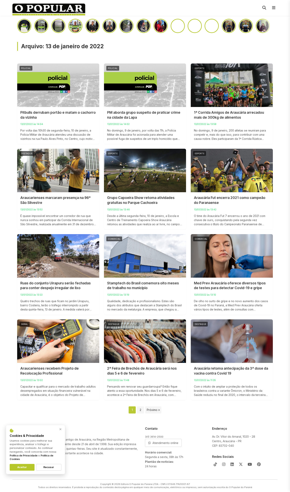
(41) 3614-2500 (154, 436)
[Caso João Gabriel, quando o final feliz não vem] (109, 26)
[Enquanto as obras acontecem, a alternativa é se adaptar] (229, 26)
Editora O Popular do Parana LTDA (139, 484)
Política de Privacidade (23, 455)
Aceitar (22, 467)
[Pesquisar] (264, 8)
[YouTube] (250, 464)
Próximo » (153, 410)
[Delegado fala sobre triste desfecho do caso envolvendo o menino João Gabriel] (144, 26)
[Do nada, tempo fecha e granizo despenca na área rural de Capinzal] (58, 26)
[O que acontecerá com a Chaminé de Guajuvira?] (263, 26)
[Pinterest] (258, 464)
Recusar (48, 467)
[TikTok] (215, 464)
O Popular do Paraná (240, 487)
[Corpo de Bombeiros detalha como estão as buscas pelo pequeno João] (195, 26)
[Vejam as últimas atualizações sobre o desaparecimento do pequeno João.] (178, 26)
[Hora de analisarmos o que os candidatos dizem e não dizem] (92, 26)
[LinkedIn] (232, 464)
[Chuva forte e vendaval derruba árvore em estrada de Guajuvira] (126, 26)
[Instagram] (224, 464)
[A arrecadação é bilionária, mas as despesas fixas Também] (75, 26)
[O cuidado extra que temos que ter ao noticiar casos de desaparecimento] (246, 26)
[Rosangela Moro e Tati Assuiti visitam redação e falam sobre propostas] (24, 26)
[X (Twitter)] (240, 464)
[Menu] (274, 8)
